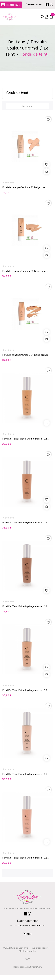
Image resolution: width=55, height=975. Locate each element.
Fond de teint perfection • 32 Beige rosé (24, 187)
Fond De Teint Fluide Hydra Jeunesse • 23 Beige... (24, 690)
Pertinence (35, 106)
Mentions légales (27, 951)
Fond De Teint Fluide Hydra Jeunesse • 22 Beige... (24, 857)
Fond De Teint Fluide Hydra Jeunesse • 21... (25, 774)
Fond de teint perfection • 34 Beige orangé (25, 354)
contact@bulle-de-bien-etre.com (29, 925)
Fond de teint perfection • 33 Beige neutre (25, 271)
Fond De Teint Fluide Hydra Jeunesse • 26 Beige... (24, 606)
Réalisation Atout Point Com (27, 966)
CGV (27, 959)
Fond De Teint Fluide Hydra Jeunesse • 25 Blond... (24, 522)
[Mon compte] (46, 17)
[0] (51, 17)
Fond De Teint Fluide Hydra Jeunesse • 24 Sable (24, 438)
